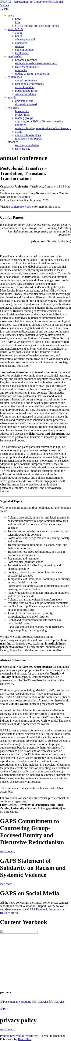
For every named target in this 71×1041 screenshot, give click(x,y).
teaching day (22, 148)
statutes (19, 46)
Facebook (42, 909)
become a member (26, 59)
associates (21, 42)
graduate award (24, 100)
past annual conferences (29, 83)
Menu (5, 8)
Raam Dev (24, 1039)
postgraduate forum (26, 90)
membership (15, 56)
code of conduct (24, 49)
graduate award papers (28, 138)
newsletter (21, 70)
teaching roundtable (27, 145)
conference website (22, 206)
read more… (7, 851)
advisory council (25, 39)
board (18, 36)
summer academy (25, 94)
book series (22, 111)
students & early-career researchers (36, 63)
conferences (15, 77)
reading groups (24, 118)
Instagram (55, 909)
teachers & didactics (27, 66)
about (18, 32)
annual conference (26, 80)
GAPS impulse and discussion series (37, 25)
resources (13, 107)
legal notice (22, 53)
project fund (22, 114)
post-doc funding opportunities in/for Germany (43, 128)
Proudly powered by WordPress (19, 1035)
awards (12, 97)
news (11, 15)
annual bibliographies (28, 135)
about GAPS (15, 29)
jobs (17, 22)
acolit (18, 131)
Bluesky (5, 912)
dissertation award (26, 104)
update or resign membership (32, 73)
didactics (13, 141)
